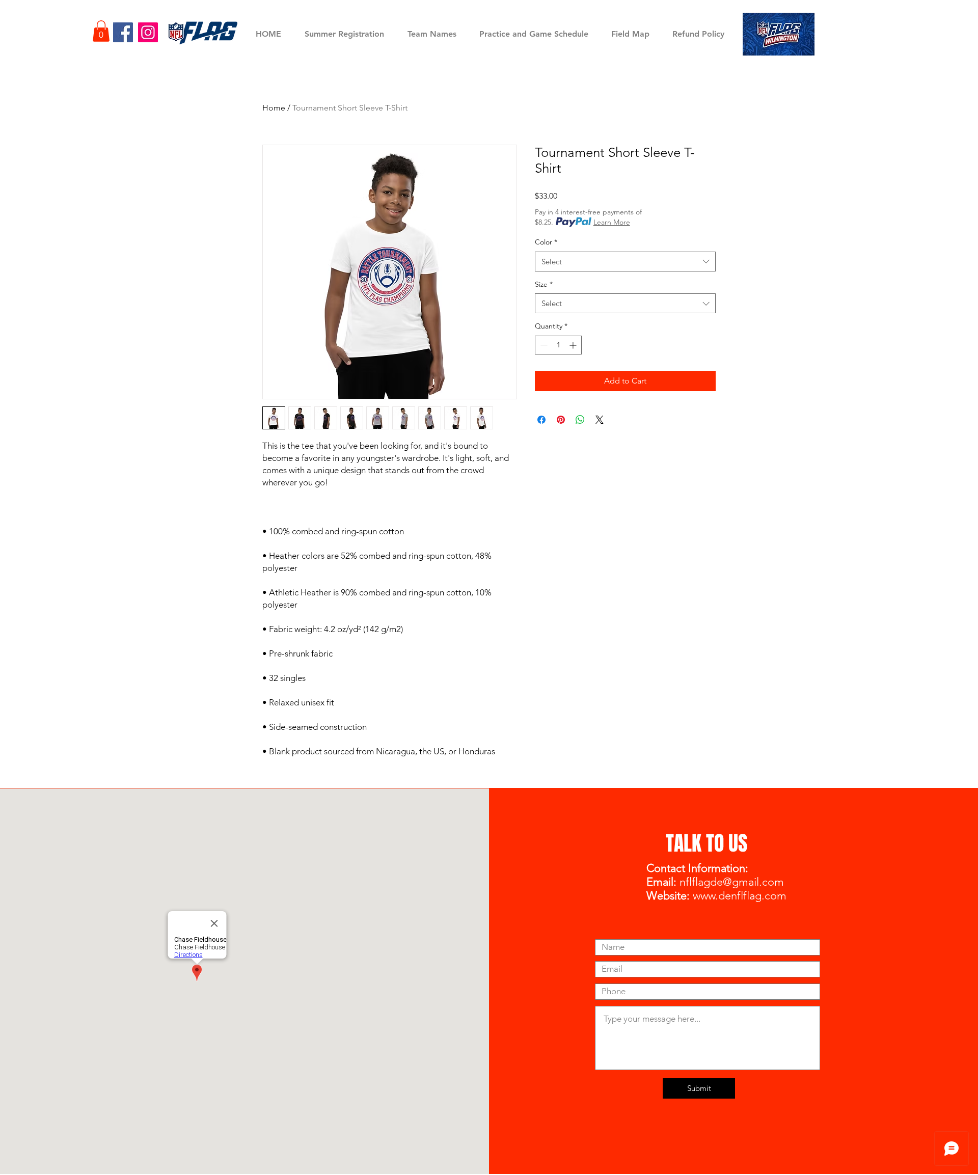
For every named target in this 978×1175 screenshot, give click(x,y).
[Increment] (573, 345)
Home (273, 108)
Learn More (611, 222)
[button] (101, 31)
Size (544, 284)
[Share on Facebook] (541, 420)
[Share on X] (599, 420)
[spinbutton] (558, 345)
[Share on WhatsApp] (580, 420)
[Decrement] (542, 345)
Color (546, 242)
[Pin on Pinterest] (561, 420)
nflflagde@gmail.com (732, 882)
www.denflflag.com (739, 896)
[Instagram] (148, 32)
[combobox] (625, 261)
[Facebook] (123, 32)
